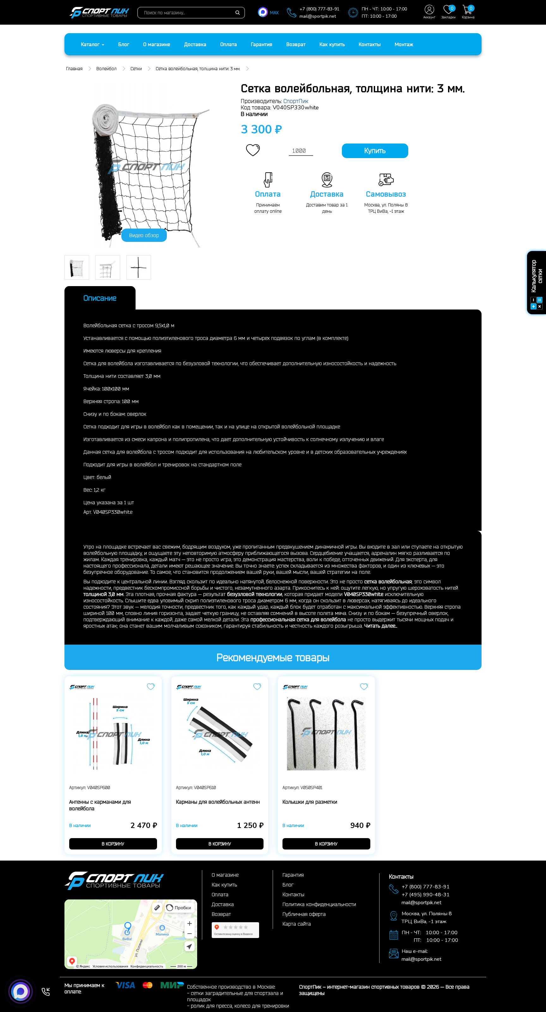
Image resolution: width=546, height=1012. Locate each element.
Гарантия (261, 44)
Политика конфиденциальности (319, 904)
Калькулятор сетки (536, 276)
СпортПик (295, 101)
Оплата (228, 44)
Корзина (468, 12)
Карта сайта (296, 924)
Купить (374, 150)
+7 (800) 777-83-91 (319, 9)
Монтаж (404, 44)
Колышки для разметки (309, 802)
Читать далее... (380, 626)
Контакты (370, 44)
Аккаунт (429, 17)
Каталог (91, 44)
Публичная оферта (304, 914)
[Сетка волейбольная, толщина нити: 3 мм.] (147, 165)
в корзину (113, 843)
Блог (123, 44)
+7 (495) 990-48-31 (426, 894)
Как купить (332, 44)
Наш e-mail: (415, 951)
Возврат (296, 44)
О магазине (156, 44)
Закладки (448, 12)
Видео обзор (144, 235)
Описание (100, 298)
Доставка (195, 44)
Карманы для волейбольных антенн (218, 802)
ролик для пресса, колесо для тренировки (240, 1006)
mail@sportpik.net (318, 16)
